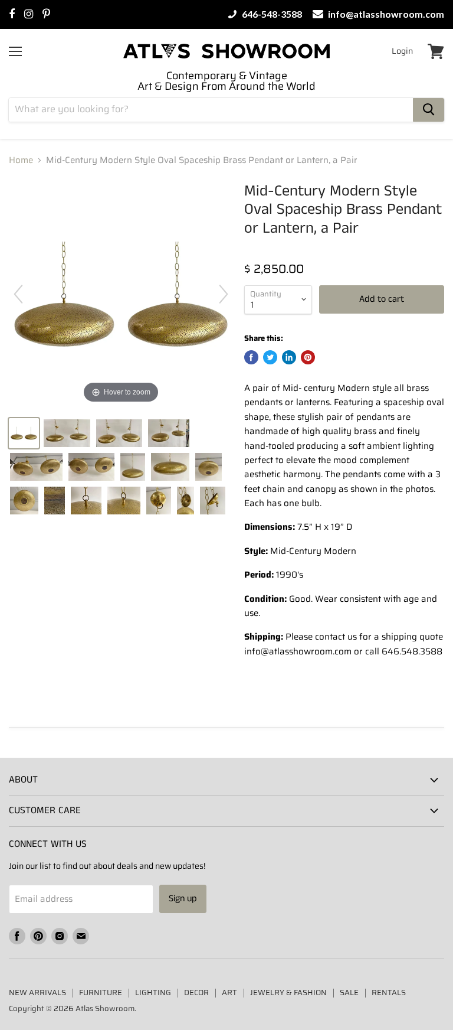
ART (229, 992)
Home (21, 160)
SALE (349, 992)
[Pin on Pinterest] (308, 357)
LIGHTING (153, 992)
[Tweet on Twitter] (270, 357)
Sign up (183, 898)
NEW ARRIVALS (37, 992)
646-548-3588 (271, 14)
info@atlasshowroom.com (385, 14)
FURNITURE (100, 992)
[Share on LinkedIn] (289, 357)
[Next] (223, 294)
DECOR (196, 992)
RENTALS (389, 992)
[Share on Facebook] (251, 357)
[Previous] (18, 294)
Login (402, 50)
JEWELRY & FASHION (288, 992)
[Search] (428, 110)
